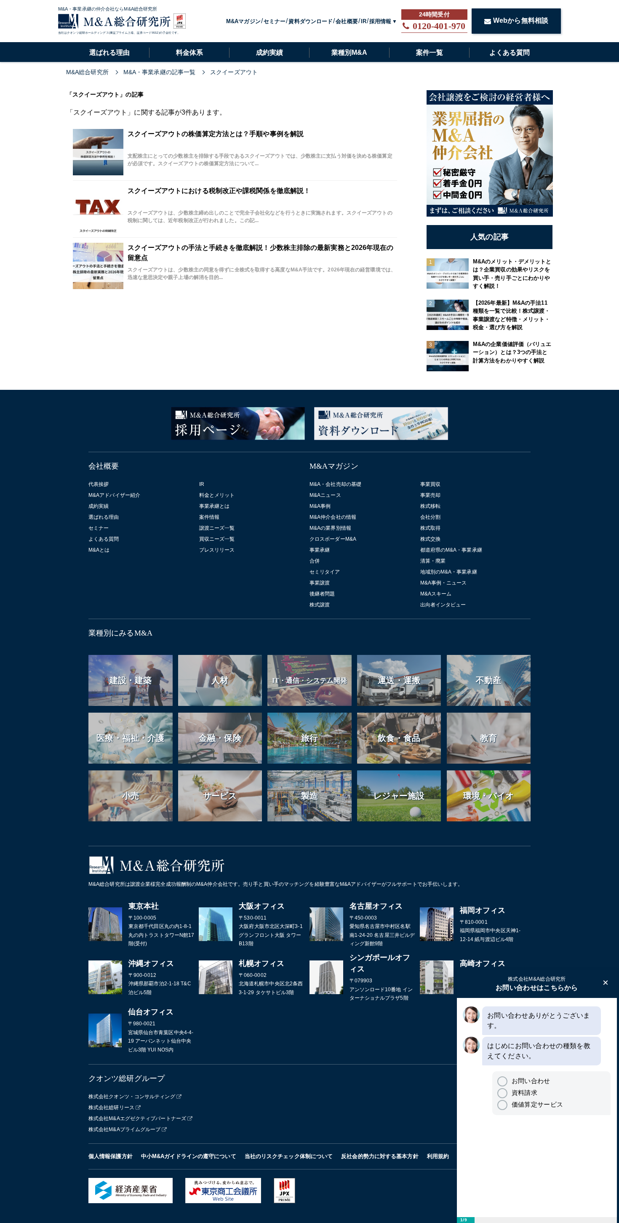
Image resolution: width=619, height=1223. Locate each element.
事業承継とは (214, 506)
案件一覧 (429, 52)
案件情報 (209, 517)
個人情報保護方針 (110, 1156)
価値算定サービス (537, 1104)
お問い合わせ (531, 1080)
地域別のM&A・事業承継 (448, 572)
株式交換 (430, 539)
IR (363, 21)
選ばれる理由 (109, 52)
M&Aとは (99, 550)
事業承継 (320, 550)
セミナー (274, 21)
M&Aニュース (325, 495)
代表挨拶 (98, 484)
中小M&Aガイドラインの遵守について (188, 1156)
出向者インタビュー (443, 605)
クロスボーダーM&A (333, 539)
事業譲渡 (320, 583)
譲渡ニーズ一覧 (217, 528)
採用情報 (380, 21)
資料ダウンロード (310, 21)
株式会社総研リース (111, 1107)
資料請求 (524, 1092)
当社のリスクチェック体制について (289, 1156)
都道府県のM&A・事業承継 (451, 550)
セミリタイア (325, 572)
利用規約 (438, 1156)
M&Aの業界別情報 (330, 528)
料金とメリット (217, 495)
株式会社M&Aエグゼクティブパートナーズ (137, 1118)
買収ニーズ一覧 (217, 539)
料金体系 (189, 52)
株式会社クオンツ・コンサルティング (131, 1097)
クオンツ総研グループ (126, 1078)
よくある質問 (509, 52)
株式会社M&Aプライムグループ (124, 1129)
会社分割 (430, 517)
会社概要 (347, 21)
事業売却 (430, 495)
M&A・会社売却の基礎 (335, 484)
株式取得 (430, 528)
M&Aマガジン (243, 21)
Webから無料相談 (520, 20)
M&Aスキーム (436, 594)
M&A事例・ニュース (443, 583)
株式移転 (430, 506)
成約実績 (269, 52)
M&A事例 (320, 506)
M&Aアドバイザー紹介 (114, 495)
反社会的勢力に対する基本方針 (379, 1156)
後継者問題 (322, 594)
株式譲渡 (320, 605)
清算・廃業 (433, 561)
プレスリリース (217, 550)
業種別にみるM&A (120, 633)
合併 (315, 561)
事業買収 (430, 484)
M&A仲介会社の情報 (333, 517)
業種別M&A (349, 52)
